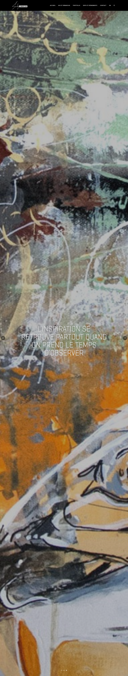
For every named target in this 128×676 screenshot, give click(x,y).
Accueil (53, 5)
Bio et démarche (64, 5)
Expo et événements (90, 5)
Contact (103, 5)
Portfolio (76, 5)
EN (110, 5)
